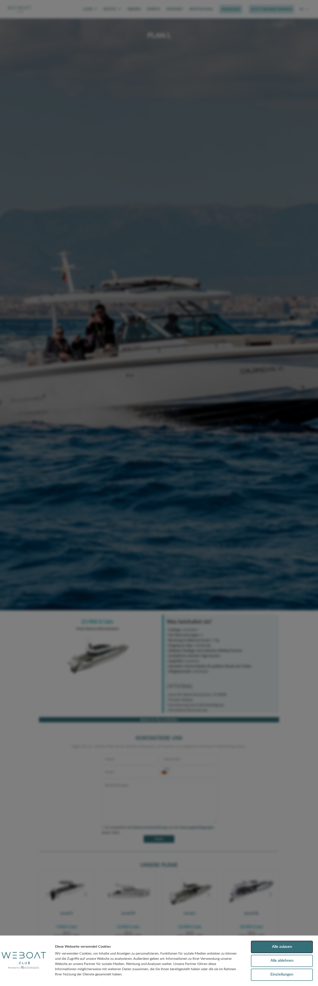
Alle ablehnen (282, 961)
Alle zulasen (282, 947)
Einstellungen (281, 974)
